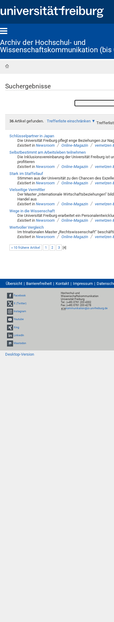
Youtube (19, 319)
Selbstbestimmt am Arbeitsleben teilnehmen (47, 152)
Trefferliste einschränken (69, 121)
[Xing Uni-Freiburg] (10, 327)
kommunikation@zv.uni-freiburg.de (87, 308)
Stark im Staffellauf (26, 173)
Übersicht (14, 283)
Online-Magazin (74, 145)
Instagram (20, 311)
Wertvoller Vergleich (26, 227)
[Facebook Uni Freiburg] (10, 295)
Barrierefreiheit (39, 283)
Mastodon (20, 343)
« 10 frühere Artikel (25, 248)
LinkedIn (19, 335)
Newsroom (45, 145)
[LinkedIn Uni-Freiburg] (10, 335)
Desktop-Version (19, 354)
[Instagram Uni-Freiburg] (10, 311)
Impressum (83, 283)
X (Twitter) (20, 303)
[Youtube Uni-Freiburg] (10, 319)
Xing (16, 327)
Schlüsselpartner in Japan (31, 136)
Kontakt (62, 283)
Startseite (7, 66)
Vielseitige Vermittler (27, 189)
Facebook (20, 295)
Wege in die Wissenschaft (32, 211)
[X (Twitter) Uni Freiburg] (10, 303)
